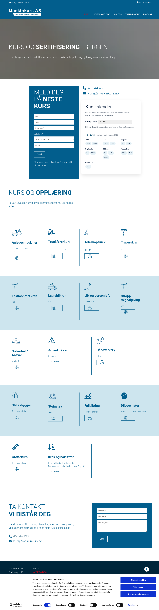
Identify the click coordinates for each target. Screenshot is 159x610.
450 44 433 (93, 88)
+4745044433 (40, 572)
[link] (86, 14)
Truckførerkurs (59, 242)
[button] (19, 258)
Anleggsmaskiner (24, 242)
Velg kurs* (38, 134)
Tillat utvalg (138, 587)
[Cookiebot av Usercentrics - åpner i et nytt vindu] (16, 605)
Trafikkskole (132, 14)
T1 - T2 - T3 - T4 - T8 (57, 250)
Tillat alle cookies (138, 580)
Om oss (118, 14)
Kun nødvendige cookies (138, 594)
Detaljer (131, 605)
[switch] (71, 605)
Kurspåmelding (102, 14)
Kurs (86, 14)
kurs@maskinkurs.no (19, 2)
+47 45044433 (145, 2)
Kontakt (147, 14)
